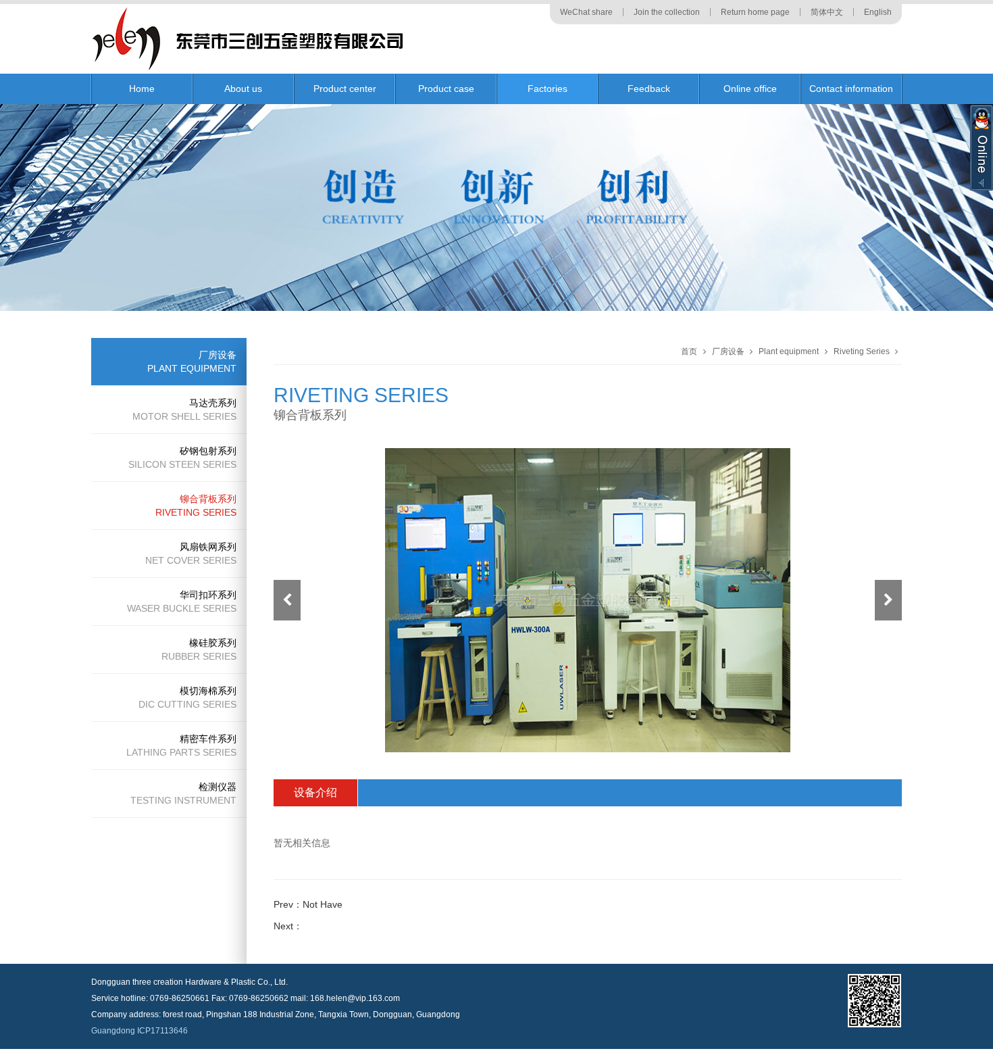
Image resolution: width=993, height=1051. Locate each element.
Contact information (851, 88)
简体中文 (827, 12)
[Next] (888, 600)
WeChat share (586, 12)
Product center (344, 88)
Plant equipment (789, 351)
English (878, 12)
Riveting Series (862, 351)
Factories (547, 88)
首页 (689, 351)
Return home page (755, 12)
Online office (750, 88)
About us (243, 88)
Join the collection (667, 12)
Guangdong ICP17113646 (139, 1030)
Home (142, 88)
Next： (288, 926)
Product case (446, 88)
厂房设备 (728, 351)
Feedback (649, 88)
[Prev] (287, 600)
